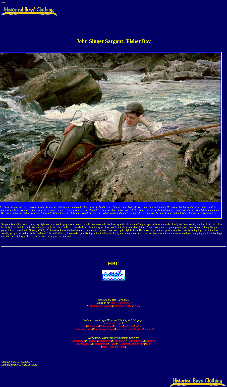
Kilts (137, 326)
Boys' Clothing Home (113, 346)
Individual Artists (122, 305)
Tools (149, 343)
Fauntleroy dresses (104, 329)
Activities (91, 340)
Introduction (78, 340)
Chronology (94, 305)
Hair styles (92, 326)
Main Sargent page (121, 302)
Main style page (113, 323)
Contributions (100, 343)
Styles (136, 305)
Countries (150, 340)
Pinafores (137, 329)
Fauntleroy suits (83, 329)
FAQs (113, 343)
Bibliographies (83, 343)
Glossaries (123, 343)
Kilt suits (129, 326)
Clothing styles (135, 340)
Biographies (104, 340)
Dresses (118, 326)
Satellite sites (137, 343)
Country (106, 305)
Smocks (148, 329)
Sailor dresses (123, 329)
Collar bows (106, 326)
